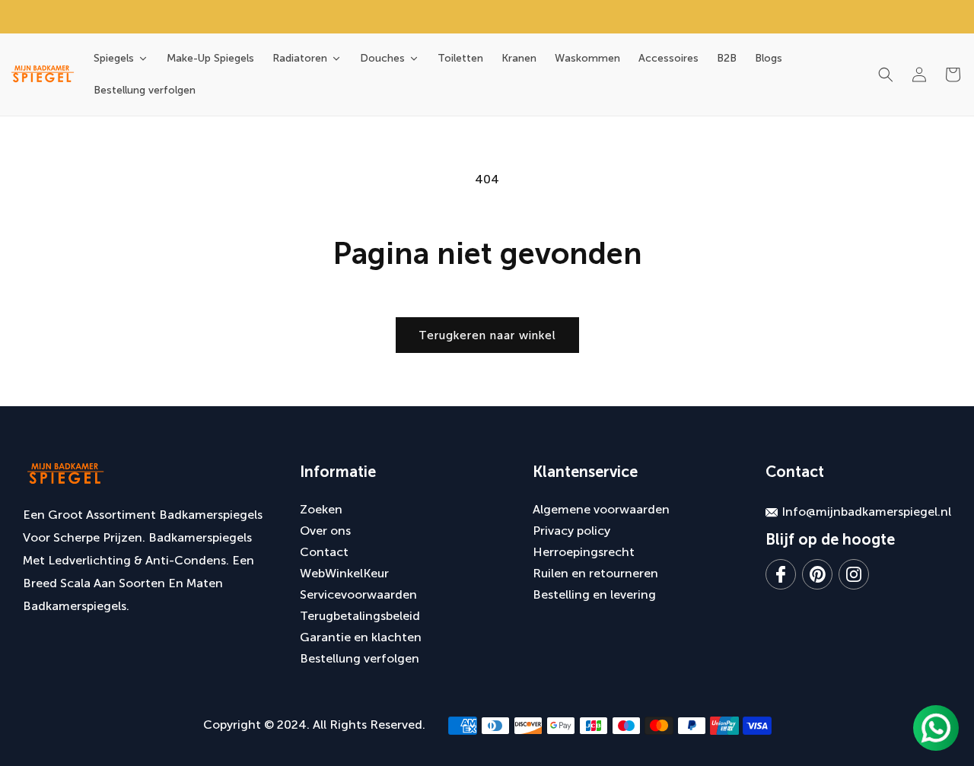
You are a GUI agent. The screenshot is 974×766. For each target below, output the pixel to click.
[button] (885, 74)
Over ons (325, 530)
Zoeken (321, 509)
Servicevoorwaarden (358, 594)
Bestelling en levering (594, 594)
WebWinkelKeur (344, 573)
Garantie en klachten (361, 637)
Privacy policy (571, 530)
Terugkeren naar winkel (487, 335)
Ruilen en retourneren (595, 573)
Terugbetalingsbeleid (360, 616)
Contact (324, 552)
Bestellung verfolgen (359, 658)
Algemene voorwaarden (601, 509)
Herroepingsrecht (584, 552)
